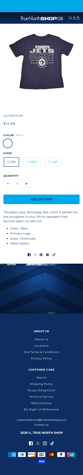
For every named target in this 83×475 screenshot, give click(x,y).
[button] (54, 255)
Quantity (11, 175)
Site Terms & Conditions (41, 352)
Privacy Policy (41, 358)
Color (8, 135)
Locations (41, 345)
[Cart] (78, 18)
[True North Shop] (41, 18)
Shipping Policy (41, 383)
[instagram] (45, 443)
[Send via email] (47, 255)
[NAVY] (7, 143)
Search (42, 377)
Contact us (41, 424)
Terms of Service (41, 396)
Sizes (7, 153)
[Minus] (7, 184)
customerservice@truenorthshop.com (41, 419)
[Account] (74, 18)
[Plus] (26, 184)
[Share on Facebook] (29, 255)
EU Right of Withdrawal (41, 409)
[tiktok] (52, 443)
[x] (37, 443)
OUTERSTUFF (13, 115)
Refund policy (41, 403)
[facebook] (30, 443)
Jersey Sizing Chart (41, 390)
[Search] (70, 18)
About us (41, 339)
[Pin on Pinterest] (41, 255)
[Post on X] (35, 255)
